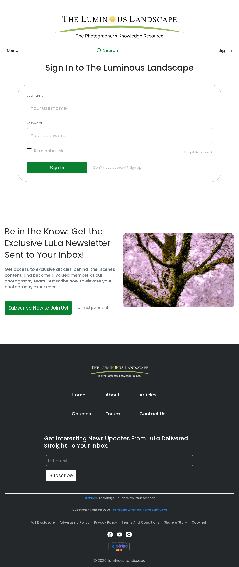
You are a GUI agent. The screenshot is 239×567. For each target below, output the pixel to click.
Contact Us (152, 413)
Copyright (200, 522)
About (112, 395)
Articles (148, 395)
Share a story (175, 522)
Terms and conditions (140, 522)
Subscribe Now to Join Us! (38, 308)
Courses (81, 413)
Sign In (225, 50)
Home (78, 395)
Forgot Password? (198, 152)
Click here (91, 498)
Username (35, 95)
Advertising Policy (74, 522)
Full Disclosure (43, 522)
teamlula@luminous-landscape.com (139, 510)
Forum (112, 413)
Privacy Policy (105, 522)
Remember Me (49, 150)
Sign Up (135, 167)
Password (34, 123)
